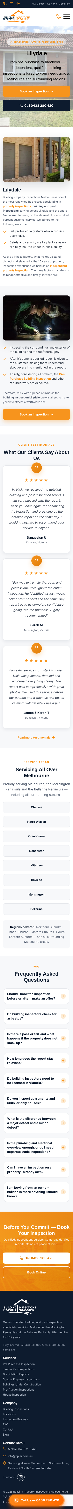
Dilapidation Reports (16, 1374)
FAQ (5, 1424)
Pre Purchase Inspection (19, 1364)
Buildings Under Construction (22, 1384)
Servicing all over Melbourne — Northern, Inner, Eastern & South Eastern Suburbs (38, 1465)
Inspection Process (15, 1419)
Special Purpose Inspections (21, 1379)
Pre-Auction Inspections (18, 1389)
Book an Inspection (34, 91)
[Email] (11, 4)
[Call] (5, 4)
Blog (6, 1434)
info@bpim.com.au (20, 1456)
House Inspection (14, 1394)
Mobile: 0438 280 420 (22, 1449)
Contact (8, 1429)
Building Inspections (16, 1409)
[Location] (18, 4)
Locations (9, 1414)
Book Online (36, 1272)
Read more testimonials (34, 737)
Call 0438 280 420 (38, 105)
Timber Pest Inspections (19, 1369)
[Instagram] (21, 1477)
